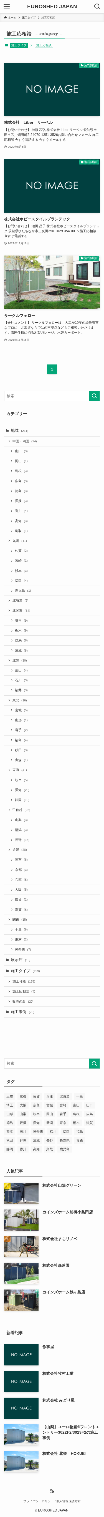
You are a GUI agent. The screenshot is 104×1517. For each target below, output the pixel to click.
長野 (22, 840)
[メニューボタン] (6, 6)
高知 (21, 521)
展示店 (21, 960)
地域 (19, 431)
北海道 (20, 600)
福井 (21, 690)
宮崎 (21, 561)
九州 (19, 541)
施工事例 (22, 1012)
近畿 (19, 850)
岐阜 (21, 780)
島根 (21, 471)
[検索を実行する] (94, 396)
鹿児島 (23, 590)
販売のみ (23, 1001)
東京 (21, 939)
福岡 (21, 581)
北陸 (19, 660)
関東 (19, 919)
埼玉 (21, 620)
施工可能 (23, 981)
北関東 (21, 611)
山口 (21, 451)
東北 (19, 700)
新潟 (21, 830)
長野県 (65, 1140)
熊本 (21, 571)
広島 (21, 481)
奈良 (21, 899)
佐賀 (21, 551)
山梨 (21, 820)
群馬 (21, 640)
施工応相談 (23, 991)
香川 (21, 511)
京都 (21, 870)
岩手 (21, 730)
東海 (19, 770)
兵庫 (21, 880)
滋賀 (21, 910)
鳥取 (21, 531)
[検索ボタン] (97, 6)
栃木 (21, 630)
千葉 (21, 929)
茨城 (21, 650)
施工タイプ (19, 45)
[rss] (52, 1491)
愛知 (22, 790)
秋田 (21, 750)
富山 (21, 670)
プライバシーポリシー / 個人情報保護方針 (52, 1501)
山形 (21, 720)
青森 (21, 760)
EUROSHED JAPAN (52, 6)
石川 (21, 680)
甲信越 (21, 810)
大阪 (21, 889)
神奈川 (23, 949)
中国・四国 (24, 441)
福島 (21, 740)
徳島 (21, 491)
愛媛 (21, 501)
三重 (21, 860)
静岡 (22, 800)
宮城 (21, 710)
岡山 (21, 461)
